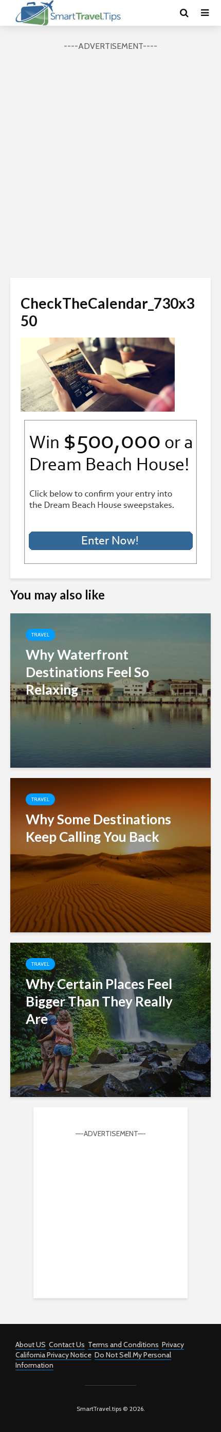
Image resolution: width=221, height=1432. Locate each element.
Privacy (173, 1344)
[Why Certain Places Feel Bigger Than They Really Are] (110, 1019)
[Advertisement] (110, 163)
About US (30, 1344)
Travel (40, 634)
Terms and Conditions (123, 1344)
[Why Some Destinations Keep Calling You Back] (110, 854)
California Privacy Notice (53, 1354)
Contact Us (67, 1344)
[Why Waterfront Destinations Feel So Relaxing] (110, 690)
